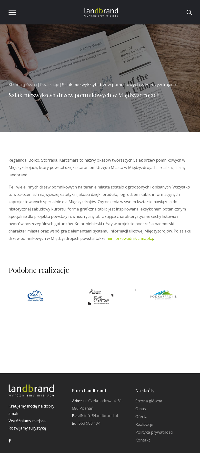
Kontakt (142, 440)
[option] (36, 300)
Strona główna (23, 84)
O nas (140, 408)
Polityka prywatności (154, 432)
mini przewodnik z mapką (130, 238)
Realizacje (49, 84)
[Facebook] (10, 440)
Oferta (141, 416)
